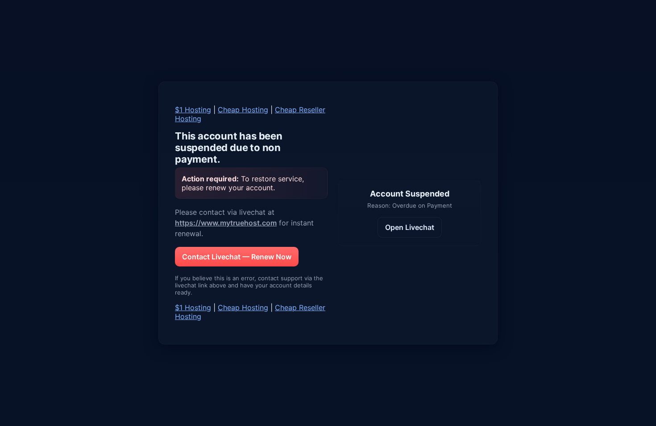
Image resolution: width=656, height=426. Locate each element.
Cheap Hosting (243, 109)
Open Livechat (409, 227)
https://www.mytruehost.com (226, 222)
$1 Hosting (193, 109)
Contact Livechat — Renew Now (236, 256)
